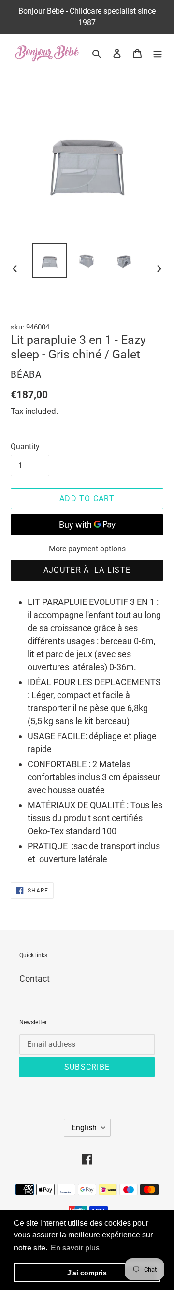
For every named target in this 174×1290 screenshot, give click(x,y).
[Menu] (157, 52)
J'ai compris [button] (87, 1272)
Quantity (25, 446)
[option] (49, 260)
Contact (34, 979)
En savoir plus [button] (75, 1248)
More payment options (87, 548)
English (84, 1127)
